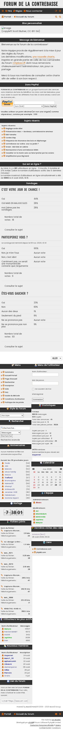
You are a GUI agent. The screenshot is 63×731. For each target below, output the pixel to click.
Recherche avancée (10, 440)
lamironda (40, 516)
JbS (6, 466)
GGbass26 (10, 489)
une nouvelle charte (43, 56)
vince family (10, 472)
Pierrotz (8, 673)
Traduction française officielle (42, 725)
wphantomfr (10, 661)
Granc (7, 675)
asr (37, 511)
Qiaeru (58, 725)
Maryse (7, 629)
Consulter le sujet (14, 229)
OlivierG (8, 664)
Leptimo (8, 637)
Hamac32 (9, 483)
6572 (28, 631)
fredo (7, 463)
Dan (6, 640)
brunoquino (10, 480)
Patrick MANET (10, 631)
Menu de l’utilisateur (48, 365)
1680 (28, 640)
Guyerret (8, 655)
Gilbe (6, 670)
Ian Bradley (56, 720)
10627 (27, 629)
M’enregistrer (37, 394)
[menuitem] (8, 11)
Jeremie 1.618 (11, 492)
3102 (28, 634)
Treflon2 (9, 477)
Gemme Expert (12, 498)
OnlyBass (17, 62)
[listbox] (12, 415)
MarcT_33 (8, 658)
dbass (38, 502)
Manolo (8, 469)
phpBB (30, 722)
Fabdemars (10, 495)
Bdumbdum (41, 514)
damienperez (10, 667)
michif (7, 634)
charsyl (8, 486)
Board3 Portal (31, 707)
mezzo (8, 474)
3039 (28, 637)
